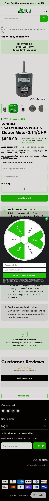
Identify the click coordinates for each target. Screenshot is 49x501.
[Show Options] (44, 265)
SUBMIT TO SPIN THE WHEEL (24, 275)
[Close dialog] (46, 218)
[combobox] (24, 265)
